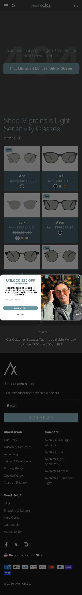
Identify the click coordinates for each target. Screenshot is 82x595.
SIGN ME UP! (20, 308)
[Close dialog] (79, 277)
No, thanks (20, 314)
